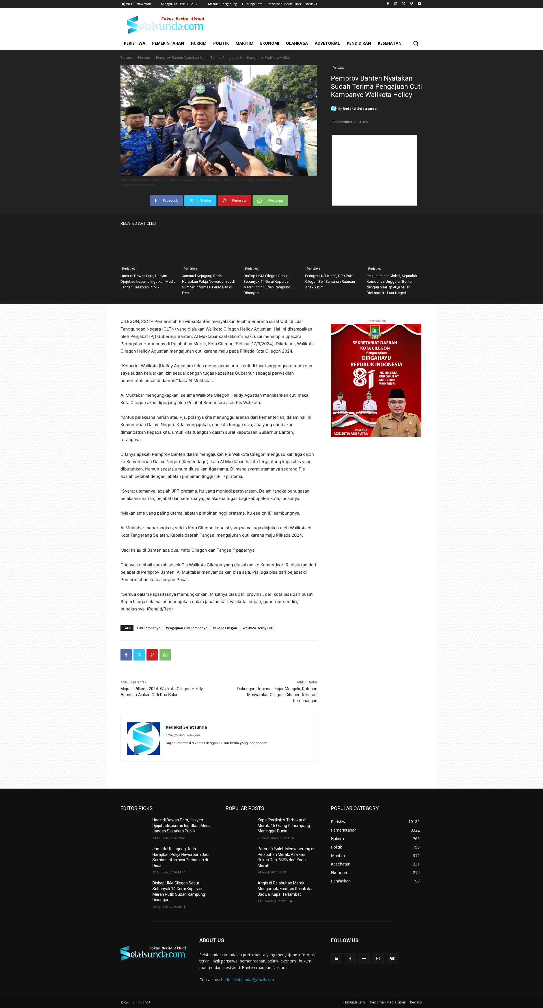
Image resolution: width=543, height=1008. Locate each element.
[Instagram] (396, 4)
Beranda (127, 57)
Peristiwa (145, 57)
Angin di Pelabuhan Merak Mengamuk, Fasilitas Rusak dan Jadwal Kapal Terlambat (286, 888)
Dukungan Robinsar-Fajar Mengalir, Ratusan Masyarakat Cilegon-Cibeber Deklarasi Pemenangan (277, 694)
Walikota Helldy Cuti (258, 628)
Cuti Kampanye (148, 628)
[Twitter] (403, 4)
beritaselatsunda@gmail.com (247, 979)
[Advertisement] (374, 170)
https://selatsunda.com (183, 735)
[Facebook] (388, 4)
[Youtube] (419, 4)
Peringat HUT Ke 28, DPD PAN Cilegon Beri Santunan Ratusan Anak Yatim (330, 281)
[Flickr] (364, 958)
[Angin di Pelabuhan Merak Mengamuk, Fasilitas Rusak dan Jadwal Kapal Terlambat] (239, 890)
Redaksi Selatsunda (360, 108)
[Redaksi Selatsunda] (334, 108)
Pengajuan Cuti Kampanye (186, 628)
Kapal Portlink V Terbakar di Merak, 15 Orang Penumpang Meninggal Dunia (284, 825)
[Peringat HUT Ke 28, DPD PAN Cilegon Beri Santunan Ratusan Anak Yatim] (333, 251)
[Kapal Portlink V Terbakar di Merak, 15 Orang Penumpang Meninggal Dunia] (239, 827)
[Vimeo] (411, 4)
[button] (416, 43)
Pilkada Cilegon (225, 628)
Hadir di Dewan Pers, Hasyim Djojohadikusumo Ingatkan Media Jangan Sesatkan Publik (148, 281)
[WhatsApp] (165, 655)
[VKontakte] (392, 958)
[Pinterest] (152, 655)
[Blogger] (336, 958)
